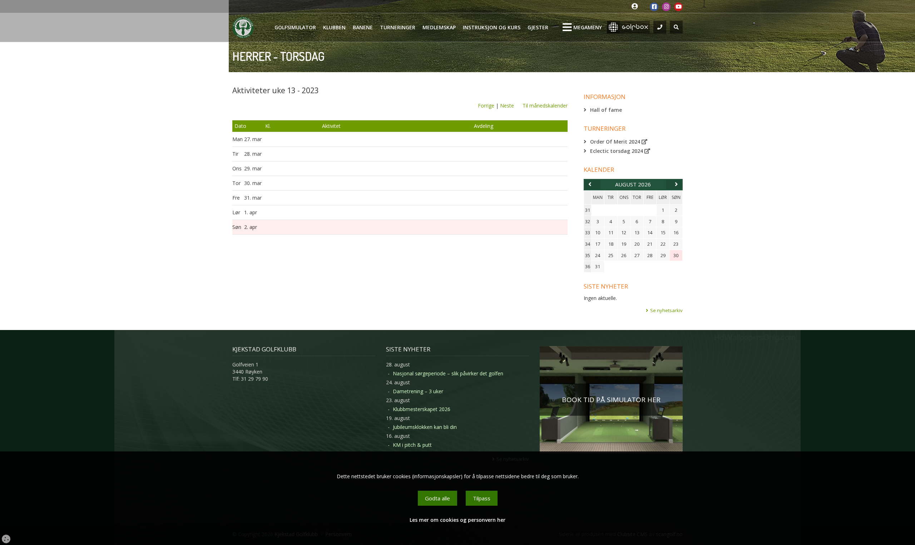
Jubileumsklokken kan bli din (425, 427)
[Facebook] (654, 6)
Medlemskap (439, 27)
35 (587, 255)
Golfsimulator (295, 27)
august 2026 (633, 184)
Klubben (334, 27)
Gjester (538, 27)
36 (587, 266)
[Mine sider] (636, 6)
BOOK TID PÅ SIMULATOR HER (611, 399)
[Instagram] (666, 6)
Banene (363, 27)
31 (587, 210)
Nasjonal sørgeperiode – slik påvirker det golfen (448, 373)
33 (587, 232)
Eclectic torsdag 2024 (617, 151)
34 (587, 244)
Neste (507, 105)
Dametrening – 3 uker (418, 391)
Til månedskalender (545, 105)
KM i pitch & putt (412, 444)
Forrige (486, 105)
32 (587, 221)
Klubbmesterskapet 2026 (421, 409)
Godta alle (437, 498)
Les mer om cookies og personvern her (457, 519)
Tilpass (481, 498)
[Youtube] (678, 6)
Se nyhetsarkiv (666, 310)
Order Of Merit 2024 (616, 141)
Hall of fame (606, 109)
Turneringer (397, 27)
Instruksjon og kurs (491, 27)
